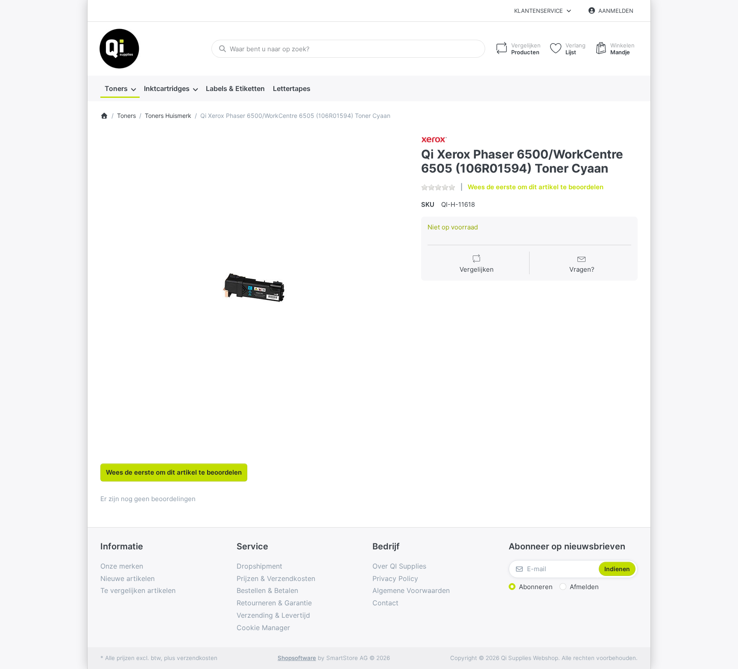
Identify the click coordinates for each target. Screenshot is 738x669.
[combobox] (348, 49)
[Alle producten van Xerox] (434, 139)
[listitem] (254, 287)
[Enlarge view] (254, 287)
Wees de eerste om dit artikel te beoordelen (535, 187)
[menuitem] (120, 89)
